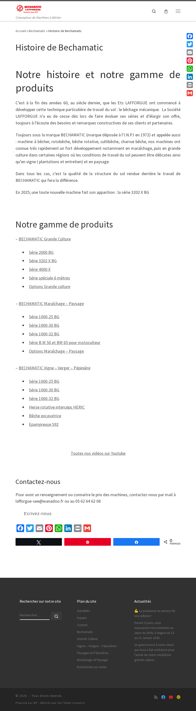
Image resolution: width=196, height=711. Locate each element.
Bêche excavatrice (45, 415)
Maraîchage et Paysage (92, 660)
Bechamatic (37, 31)
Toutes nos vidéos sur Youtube (98, 453)
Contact (82, 625)
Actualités (83, 611)
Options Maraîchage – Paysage (56, 351)
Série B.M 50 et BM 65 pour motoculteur (64, 342)
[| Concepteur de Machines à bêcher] (29, 8)
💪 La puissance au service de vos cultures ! (154, 613)
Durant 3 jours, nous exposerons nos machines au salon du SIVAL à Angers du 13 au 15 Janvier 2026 (154, 630)
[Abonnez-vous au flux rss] (156, 697)
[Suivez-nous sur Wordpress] (178, 697)
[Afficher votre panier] (166, 11)
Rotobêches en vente (92, 667)
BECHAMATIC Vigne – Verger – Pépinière (54, 368)
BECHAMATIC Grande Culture (45, 239)
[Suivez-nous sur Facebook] (163, 697)
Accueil (21, 31)
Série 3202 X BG (43, 260)
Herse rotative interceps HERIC (57, 407)
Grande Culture (87, 639)
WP (35, 703)
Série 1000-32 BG (44, 334)
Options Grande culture (49, 286)
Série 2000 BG (41, 252)
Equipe (82, 618)
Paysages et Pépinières (93, 653)
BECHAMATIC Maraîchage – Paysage (51, 303)
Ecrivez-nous (38, 513)
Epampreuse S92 (44, 424)
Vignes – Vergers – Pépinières (97, 646)
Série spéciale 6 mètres (49, 278)
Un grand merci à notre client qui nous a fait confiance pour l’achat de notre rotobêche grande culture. (154, 652)
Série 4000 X (39, 269)
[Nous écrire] (171, 697)
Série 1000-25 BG (44, 316)
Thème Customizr (74, 703)
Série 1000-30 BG (44, 325)
